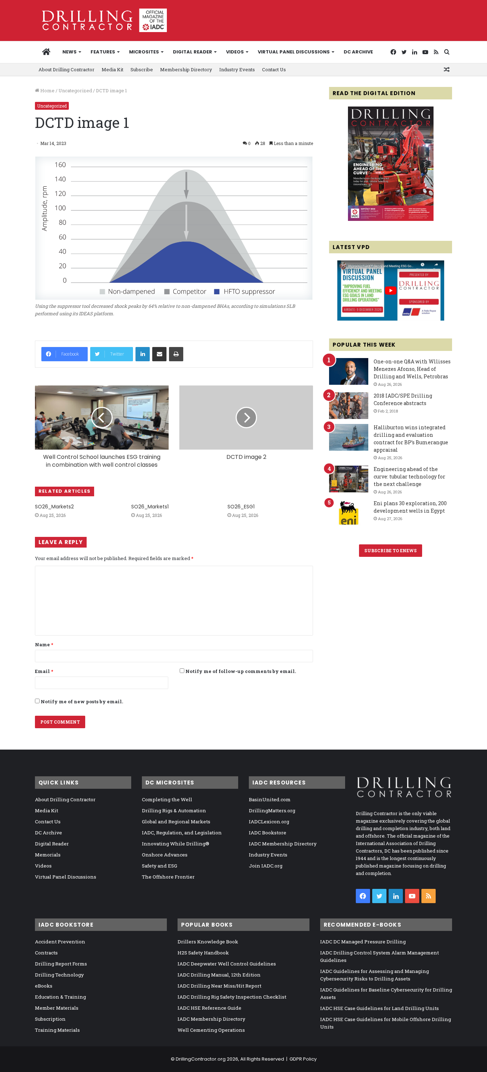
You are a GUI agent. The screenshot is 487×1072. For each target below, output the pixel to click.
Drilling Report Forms (61, 963)
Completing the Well (167, 799)
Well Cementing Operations (211, 1030)
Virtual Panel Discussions (294, 51)
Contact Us (274, 69)
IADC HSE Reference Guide (209, 1008)
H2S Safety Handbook (203, 952)
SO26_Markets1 (150, 506)
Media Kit (112, 69)
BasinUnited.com (270, 799)
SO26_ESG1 (241, 506)
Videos (235, 51)
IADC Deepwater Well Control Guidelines (227, 963)
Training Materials (57, 1030)
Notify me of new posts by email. (82, 701)
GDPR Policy (303, 1059)
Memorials (48, 854)
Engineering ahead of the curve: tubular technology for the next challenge (409, 476)
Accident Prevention (60, 941)
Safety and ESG (159, 866)
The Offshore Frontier (168, 877)
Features (103, 51)
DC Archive (358, 51)
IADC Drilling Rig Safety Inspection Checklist (232, 997)
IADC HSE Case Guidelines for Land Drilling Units (379, 1008)
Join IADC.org (265, 866)
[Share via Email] (159, 354)
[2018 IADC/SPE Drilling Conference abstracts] (348, 405)
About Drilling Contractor (66, 69)
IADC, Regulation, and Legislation (182, 832)
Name (44, 644)
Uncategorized (75, 90)
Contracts (46, 952)
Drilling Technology (59, 975)
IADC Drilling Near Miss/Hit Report (219, 986)
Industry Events (237, 69)
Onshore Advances (165, 854)
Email (44, 671)
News (69, 51)
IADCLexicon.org (269, 821)
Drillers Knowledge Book (208, 941)
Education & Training (60, 997)
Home (47, 90)
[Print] (176, 354)
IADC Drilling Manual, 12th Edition (219, 975)
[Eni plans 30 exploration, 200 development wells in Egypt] (348, 513)
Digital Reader (192, 51)
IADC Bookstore (267, 832)
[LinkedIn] (142, 354)
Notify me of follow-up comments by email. (240, 671)
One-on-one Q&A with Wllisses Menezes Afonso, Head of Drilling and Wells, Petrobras (412, 369)
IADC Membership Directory (283, 843)
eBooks (43, 986)
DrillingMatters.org (272, 810)
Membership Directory (186, 69)
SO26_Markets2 (54, 506)
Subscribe (141, 69)
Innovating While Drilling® (175, 843)
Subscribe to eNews (390, 550)
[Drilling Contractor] (101, 20)
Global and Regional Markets (176, 821)
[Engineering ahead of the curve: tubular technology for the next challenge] (348, 479)
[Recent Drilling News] (391, 219)
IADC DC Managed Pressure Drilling (363, 941)
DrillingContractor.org (201, 1059)
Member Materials (56, 1008)
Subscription (50, 1019)
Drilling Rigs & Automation (174, 810)
